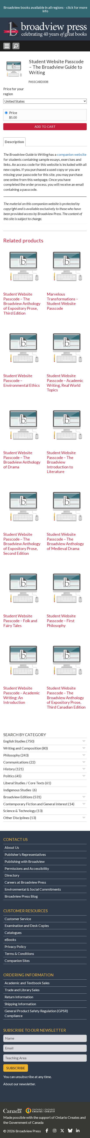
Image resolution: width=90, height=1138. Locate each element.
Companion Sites (17, 960)
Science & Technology (19, 811)
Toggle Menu (6, 46)
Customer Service (18, 919)
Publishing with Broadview (25, 861)
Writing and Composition (22, 748)
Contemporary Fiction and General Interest (35, 804)
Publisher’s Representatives (25, 854)
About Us (12, 847)
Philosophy (11, 755)
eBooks (10, 939)
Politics (9, 776)
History (9, 769)
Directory (12, 875)
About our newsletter (19, 1084)
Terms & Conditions (19, 953)
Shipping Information (20, 1004)
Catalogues (13, 932)
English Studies (14, 741)
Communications (16, 762)
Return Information (19, 997)
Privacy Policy (15, 946)
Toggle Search (15, 46)
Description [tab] (14, 142)
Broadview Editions (18, 797)
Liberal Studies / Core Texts (23, 783)
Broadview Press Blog (21, 896)
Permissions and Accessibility (27, 868)
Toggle (84, 741)
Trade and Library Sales (22, 990)
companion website (71, 154)
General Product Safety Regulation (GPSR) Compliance (36, 1013)
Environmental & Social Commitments (33, 889)
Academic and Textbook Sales (27, 983)
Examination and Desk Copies (27, 925)
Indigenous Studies (17, 790)
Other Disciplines (16, 818)
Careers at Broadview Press (25, 882)
